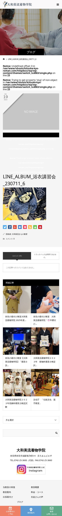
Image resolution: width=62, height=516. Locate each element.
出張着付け (8, 496)
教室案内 (31, 512)
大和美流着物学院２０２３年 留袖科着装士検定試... (44, 362)
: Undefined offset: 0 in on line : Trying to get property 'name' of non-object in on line (31, 155)
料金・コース (37, 492)
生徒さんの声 (37, 496)
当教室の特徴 (9, 487)
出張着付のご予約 (10, 512)
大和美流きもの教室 (19, 234)
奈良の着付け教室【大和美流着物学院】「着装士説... (16, 362)
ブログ (20, 501)
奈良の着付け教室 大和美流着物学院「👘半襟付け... (44, 320)
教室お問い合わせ (51, 512)
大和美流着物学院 (31, 450)
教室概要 (35, 487)
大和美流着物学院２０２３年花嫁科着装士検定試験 (16, 403)
